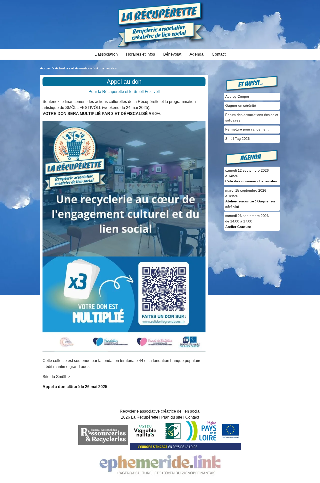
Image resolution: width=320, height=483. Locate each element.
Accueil (45, 68)
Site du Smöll (54, 377)
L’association (106, 54)
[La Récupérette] (160, 24)
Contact (219, 54)
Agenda (197, 54)
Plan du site (171, 417)
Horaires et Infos (140, 54)
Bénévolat (172, 54)
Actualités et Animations (73, 68)
